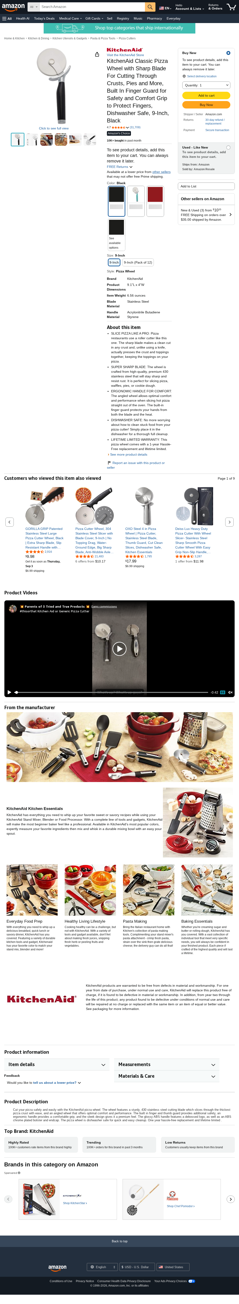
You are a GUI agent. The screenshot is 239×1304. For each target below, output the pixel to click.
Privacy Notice (85, 1281)
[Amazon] (13, 7)
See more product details (128, 454)
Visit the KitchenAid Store (125, 55)
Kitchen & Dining (38, 38)
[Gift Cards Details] (102, 18)
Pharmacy (154, 18)
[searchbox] (92, 7)
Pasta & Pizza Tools (102, 38)
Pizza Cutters (127, 38)
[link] (44, 538)
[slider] (111, 692)
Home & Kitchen (14, 38)
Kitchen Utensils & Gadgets (70, 38)
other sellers (161, 172)
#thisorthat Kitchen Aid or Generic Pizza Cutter (54, 611)
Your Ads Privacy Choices (170, 1281)
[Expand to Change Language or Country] (171, 8)
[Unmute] (230, 692)
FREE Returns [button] (118, 167)
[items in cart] (231, 7)
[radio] (17, 139)
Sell (109, 18)
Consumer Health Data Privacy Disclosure (124, 1281)
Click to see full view (54, 128)
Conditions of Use (61, 1281)
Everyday (173, 18)
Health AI (22, 18)
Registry (123, 18)
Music (138, 18)
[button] (7, 18)
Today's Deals (44, 18)
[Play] (8, 692)
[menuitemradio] (222, 692)
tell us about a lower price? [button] (55, 1082)
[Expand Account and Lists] (203, 9)
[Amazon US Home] (57, 1269)
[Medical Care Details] (81, 18)
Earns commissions (104, 606)
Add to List (188, 186)
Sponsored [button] (10, 1172)
